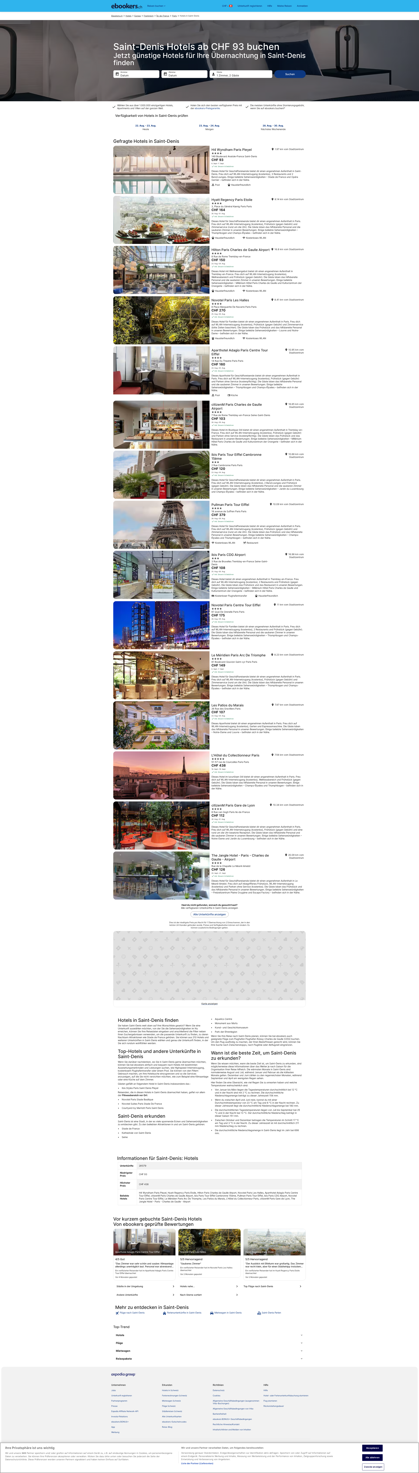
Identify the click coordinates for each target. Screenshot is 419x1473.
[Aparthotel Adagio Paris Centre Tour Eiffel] (209, 372)
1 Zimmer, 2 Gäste (228, 75)
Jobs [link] (113, 1390)
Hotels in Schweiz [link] (170, 1390)
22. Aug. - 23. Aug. (145, 125)
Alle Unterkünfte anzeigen (209, 914)
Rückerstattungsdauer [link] (274, 1406)
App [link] (113, 1427)
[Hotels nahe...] (209, 1286)
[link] (138, 1313)
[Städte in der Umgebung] (146, 1286)
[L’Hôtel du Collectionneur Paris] (209, 775)
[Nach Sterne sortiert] (209, 1295)
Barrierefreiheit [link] (219, 1414)
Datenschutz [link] (219, 1390)
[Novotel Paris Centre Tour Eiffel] (209, 625)
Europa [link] (137, 16)
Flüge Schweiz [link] (169, 1406)
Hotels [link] (128, 16)
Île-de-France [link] (162, 16)
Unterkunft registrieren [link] (121, 1395)
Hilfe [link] (266, 1390)
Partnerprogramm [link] (119, 1401)
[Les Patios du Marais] (209, 725)
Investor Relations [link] (119, 1416)
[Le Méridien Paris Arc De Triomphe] (209, 675)
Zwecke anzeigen (373, 1466)
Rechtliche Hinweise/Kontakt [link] (226, 1424)
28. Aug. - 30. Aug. (273, 125)
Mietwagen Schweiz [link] (171, 1401)
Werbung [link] (115, 1432)
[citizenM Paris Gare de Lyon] (209, 825)
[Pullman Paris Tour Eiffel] (209, 525)
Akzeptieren (372, 1448)
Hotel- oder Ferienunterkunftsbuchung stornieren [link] (286, 1395)
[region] (209, 1458)
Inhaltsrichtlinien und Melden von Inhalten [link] (232, 1429)
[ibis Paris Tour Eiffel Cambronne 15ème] (209, 475)
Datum (124, 75)
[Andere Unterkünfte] (146, 1295)
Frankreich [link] (149, 16)
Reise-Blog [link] (167, 1427)
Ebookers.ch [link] (117, 16)
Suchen (290, 74)
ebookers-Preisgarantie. (207, 108)
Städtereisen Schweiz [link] (172, 1411)
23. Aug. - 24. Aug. (209, 125)
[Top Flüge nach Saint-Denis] (273, 1286)
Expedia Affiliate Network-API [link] (124, 1411)
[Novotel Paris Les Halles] (209, 320)
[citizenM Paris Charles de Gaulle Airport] (209, 425)
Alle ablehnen (372, 1457)
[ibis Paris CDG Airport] (209, 575)
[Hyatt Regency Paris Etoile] (209, 220)
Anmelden (302, 5)
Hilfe (269, 5)
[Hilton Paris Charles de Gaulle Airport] (209, 270)
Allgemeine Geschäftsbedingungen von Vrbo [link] (233, 1408)
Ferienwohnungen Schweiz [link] (174, 1395)
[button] (209, 1335)
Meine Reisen (284, 5)
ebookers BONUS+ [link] (120, 1421)
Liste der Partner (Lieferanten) (197, 1463)
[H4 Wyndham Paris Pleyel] (209, 170)
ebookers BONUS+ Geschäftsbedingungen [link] (232, 1419)
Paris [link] (174, 16)
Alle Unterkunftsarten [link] (172, 1416)
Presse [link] (114, 1406)
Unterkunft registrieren (250, 5)
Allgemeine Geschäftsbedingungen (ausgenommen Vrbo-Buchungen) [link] (236, 1402)
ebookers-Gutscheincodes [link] (174, 1421)
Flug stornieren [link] (270, 1401)
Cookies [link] (216, 1395)
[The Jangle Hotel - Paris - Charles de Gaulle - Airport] (209, 876)
